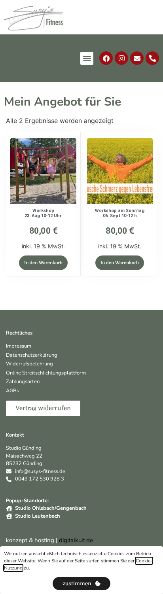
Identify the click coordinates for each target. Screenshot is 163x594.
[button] (86, 58)
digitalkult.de (76, 540)
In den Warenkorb (43, 262)
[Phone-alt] (152, 58)
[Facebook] (106, 58)
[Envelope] (137, 58)
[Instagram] (121, 58)
